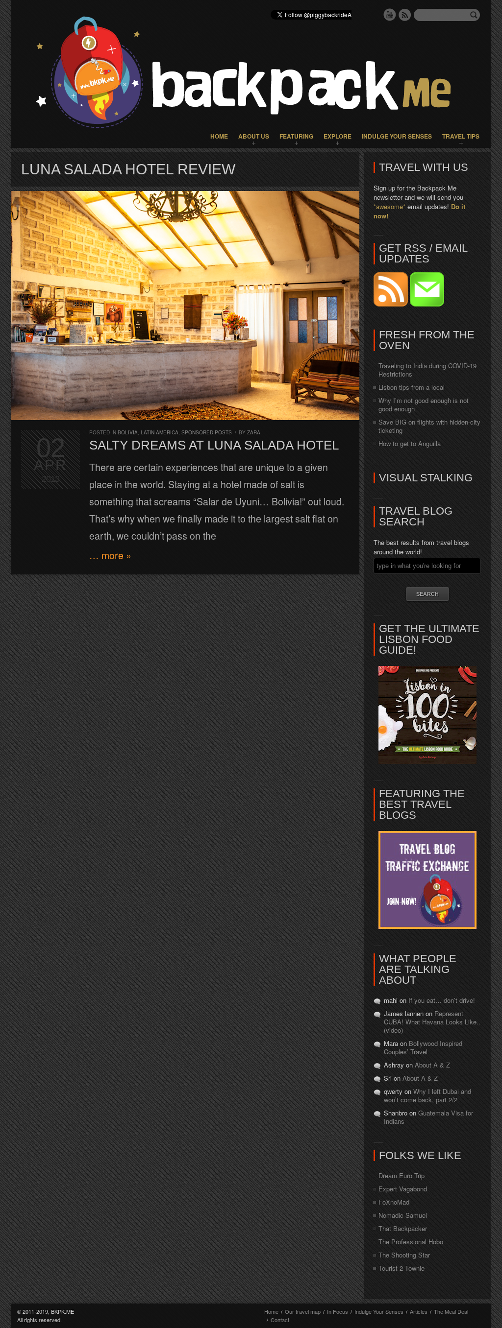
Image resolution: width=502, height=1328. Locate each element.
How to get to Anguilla (409, 443)
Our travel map (303, 1311)
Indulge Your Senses (397, 136)
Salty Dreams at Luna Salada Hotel (214, 445)
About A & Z (432, 1064)
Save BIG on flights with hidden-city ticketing (429, 426)
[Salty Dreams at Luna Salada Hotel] (185, 305)
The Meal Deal (451, 1311)
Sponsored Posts (206, 432)
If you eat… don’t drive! (441, 1000)
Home (219, 136)
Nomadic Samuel (402, 1215)
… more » (110, 555)
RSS (405, 14)
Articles (418, 1311)
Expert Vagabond (402, 1188)
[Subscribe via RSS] (392, 303)
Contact (280, 1320)
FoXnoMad (393, 1202)
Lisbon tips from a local (411, 387)
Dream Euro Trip (401, 1175)
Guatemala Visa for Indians (428, 1117)
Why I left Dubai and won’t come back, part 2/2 (427, 1095)
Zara (253, 432)
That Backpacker (402, 1228)
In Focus (337, 1311)
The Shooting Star (404, 1254)
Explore (337, 136)
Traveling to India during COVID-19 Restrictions (427, 370)
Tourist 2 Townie (401, 1268)
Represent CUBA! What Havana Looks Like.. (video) (432, 1022)
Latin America (159, 432)
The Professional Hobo (410, 1241)
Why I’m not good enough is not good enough (423, 404)
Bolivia (128, 432)
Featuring (296, 136)
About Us (253, 136)
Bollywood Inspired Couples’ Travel (423, 1047)
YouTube (389, 14)
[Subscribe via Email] (427, 303)
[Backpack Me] (251, 74)
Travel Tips (460, 136)
